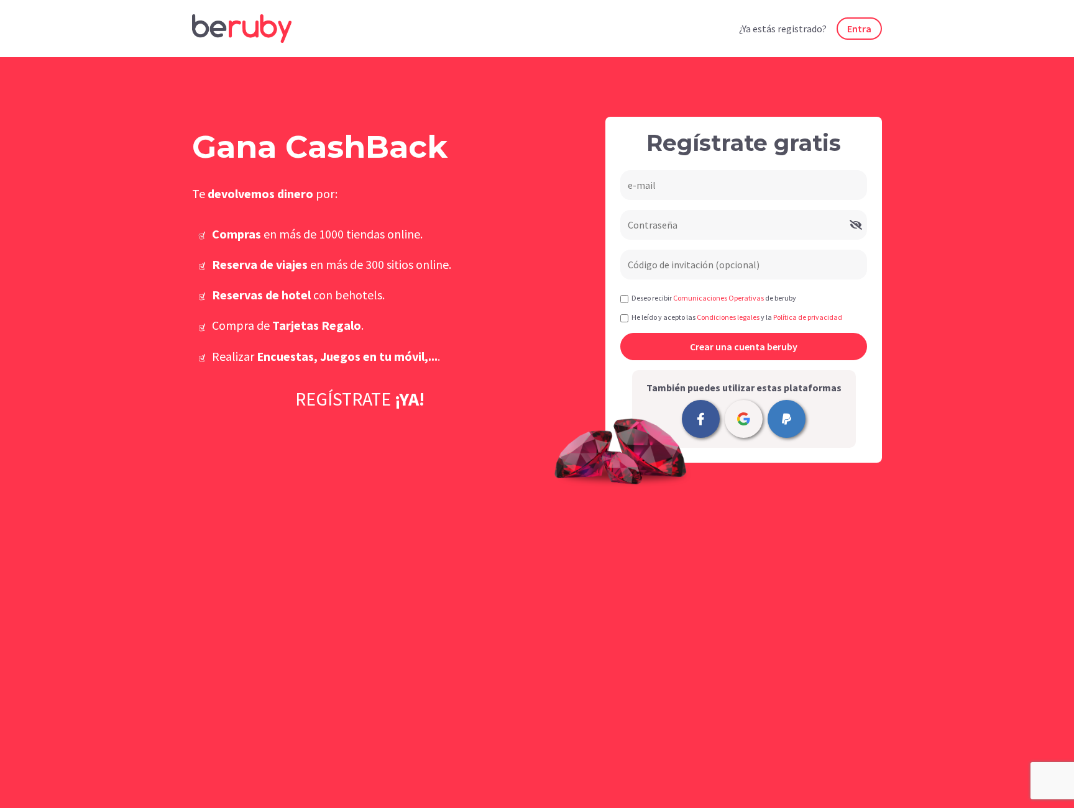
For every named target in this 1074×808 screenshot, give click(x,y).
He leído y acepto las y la (736, 317)
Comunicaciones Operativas (718, 297)
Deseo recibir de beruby (713, 297)
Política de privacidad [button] (807, 317)
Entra (859, 28)
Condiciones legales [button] (728, 317)
